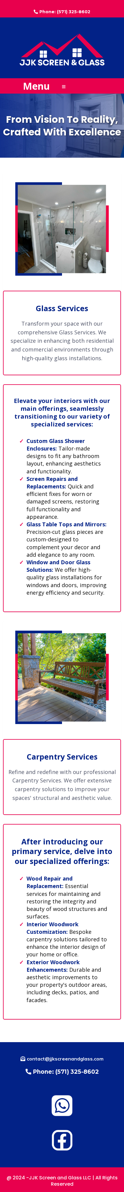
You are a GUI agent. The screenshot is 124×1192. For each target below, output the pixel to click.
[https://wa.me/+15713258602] (62, 1105)
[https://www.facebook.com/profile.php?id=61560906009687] (62, 1139)
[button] (63, 87)
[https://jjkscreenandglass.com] (62, 48)
